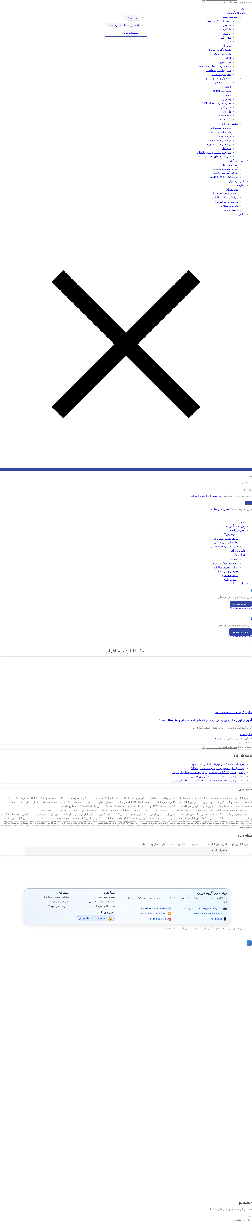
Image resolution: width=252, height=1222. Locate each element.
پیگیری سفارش (107, 896)
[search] (250, 1216)
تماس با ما (239, 214)
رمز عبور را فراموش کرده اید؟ (206, 496)
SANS (228, 86)
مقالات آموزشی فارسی (225, 173)
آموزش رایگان (237, 160)
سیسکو (227, 25)
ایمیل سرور (225, 62)
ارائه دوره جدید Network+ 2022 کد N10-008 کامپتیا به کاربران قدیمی (208, 780)
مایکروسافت (224, 29)
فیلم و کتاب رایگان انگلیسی (223, 177)
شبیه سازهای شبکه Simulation (214, 66)
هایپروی (227, 111)
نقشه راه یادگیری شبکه (218, 21)
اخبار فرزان (232, 189)
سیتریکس (226, 107)
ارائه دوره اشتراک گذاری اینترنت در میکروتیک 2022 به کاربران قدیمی (208, 772)
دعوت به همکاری (229, 205)
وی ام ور (226, 99)
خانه (243, 8)
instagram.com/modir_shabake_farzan (203, 908)
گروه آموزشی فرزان (220, 738)
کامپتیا (228, 41)
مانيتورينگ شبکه (222, 54)
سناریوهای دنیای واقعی (218, 70)
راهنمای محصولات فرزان (224, 193)
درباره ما (240, 185)
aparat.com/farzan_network (153, 913)
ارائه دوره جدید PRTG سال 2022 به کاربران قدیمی (218, 776)
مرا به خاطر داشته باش (235, 496)
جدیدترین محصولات (221, 127)
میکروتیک (226, 37)
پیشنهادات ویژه (230, 123)
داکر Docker (224, 119)
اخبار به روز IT (230, 164)
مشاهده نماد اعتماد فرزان (93, 918)
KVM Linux (224, 115)
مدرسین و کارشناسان (226, 201)
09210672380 (216, 918)
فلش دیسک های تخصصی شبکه (214, 156)
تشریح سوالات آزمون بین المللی (214, 152)
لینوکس (227, 33)
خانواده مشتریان (60, 901)
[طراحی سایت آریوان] (248, 943)
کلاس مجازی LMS (221, 74)
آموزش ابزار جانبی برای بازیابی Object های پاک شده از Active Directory (205, 720)
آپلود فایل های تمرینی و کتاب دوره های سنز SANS (218, 768)
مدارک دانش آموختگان (57, 906)
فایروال (227, 95)
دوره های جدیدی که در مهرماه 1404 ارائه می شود (218, 764)
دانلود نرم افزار (237, 181)
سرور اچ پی (225, 45)
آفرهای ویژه (225, 136)
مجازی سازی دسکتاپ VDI (216, 103)
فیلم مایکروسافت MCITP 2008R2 (233, 712)
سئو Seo (226, 148)
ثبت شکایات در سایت (104, 906)
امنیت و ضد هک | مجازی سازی (221, 78)
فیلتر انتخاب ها (219, 850)
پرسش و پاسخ (230, 210)
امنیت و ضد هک (223, 82)
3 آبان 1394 (246, 734)
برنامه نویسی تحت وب (219, 144)
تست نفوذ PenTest (221, 90)
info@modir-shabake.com (154, 908)
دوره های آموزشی (235, 12)
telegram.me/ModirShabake (208, 913)
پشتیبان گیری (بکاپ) (220, 49)
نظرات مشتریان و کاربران (56, 896)
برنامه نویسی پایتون (220, 140)
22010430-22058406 (158, 918)
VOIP (228, 58)
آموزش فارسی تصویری (225, 168)
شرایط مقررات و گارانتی (225, 197)
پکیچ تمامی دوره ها (221, 132)
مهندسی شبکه (230, 17)
